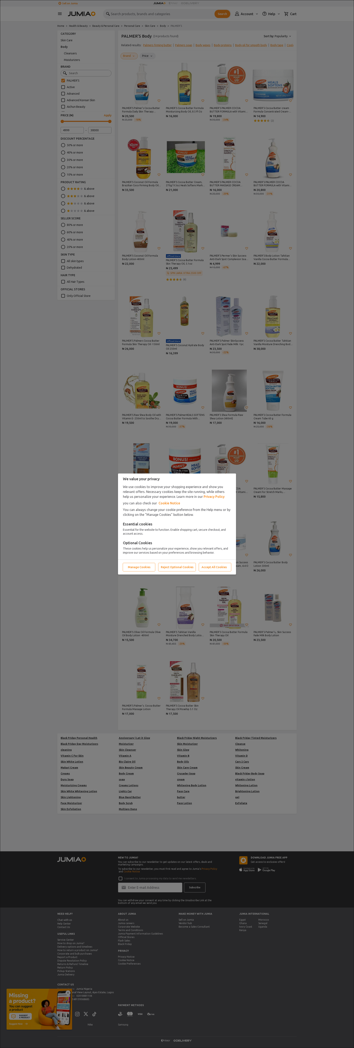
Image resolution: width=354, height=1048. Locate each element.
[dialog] (177, 524)
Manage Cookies (139, 567)
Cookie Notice (169, 503)
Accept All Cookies (214, 567)
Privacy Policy (214, 496)
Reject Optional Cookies (177, 567)
